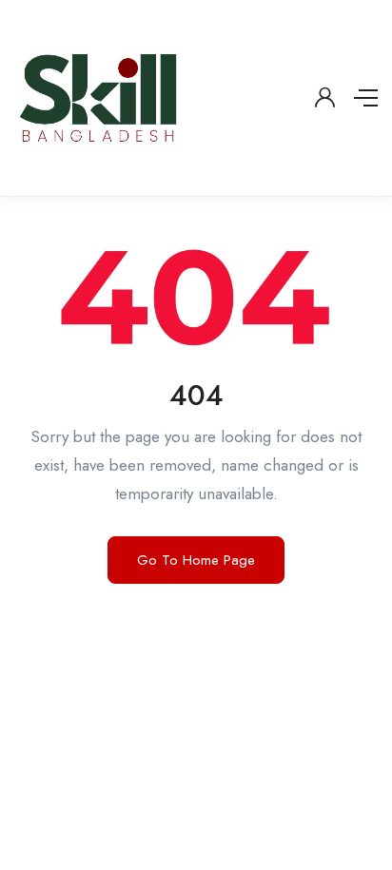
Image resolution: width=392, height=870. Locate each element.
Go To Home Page (196, 560)
